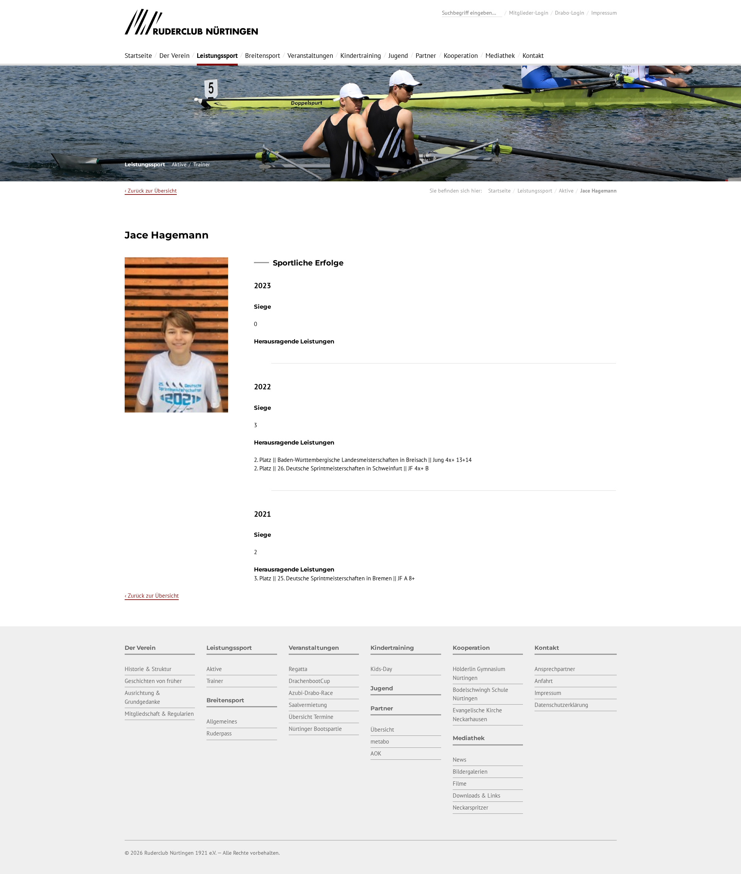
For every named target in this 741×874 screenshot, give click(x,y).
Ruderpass (219, 733)
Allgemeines (221, 721)
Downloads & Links (476, 795)
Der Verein (174, 55)
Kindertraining (360, 55)
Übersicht (382, 729)
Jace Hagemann (598, 190)
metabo (379, 741)
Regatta (298, 669)
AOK (375, 753)
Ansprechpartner (555, 669)
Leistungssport (217, 55)
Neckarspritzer (470, 807)
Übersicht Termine (311, 716)
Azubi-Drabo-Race (311, 692)
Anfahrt (544, 681)
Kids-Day (381, 669)
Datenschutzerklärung (561, 704)
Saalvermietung (308, 704)
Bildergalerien (470, 771)
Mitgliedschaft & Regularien (159, 713)
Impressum (604, 12)
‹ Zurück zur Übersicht (151, 190)
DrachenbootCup (309, 681)
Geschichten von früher (153, 681)
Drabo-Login (569, 12)
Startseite (138, 55)
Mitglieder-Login (528, 12)
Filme (460, 783)
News (459, 759)
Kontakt (533, 55)
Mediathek (500, 55)
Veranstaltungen (310, 55)
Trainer (201, 164)
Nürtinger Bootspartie (315, 728)
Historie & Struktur (148, 669)
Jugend (398, 55)
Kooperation (461, 55)
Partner (426, 55)
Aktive (179, 164)
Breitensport (262, 55)
